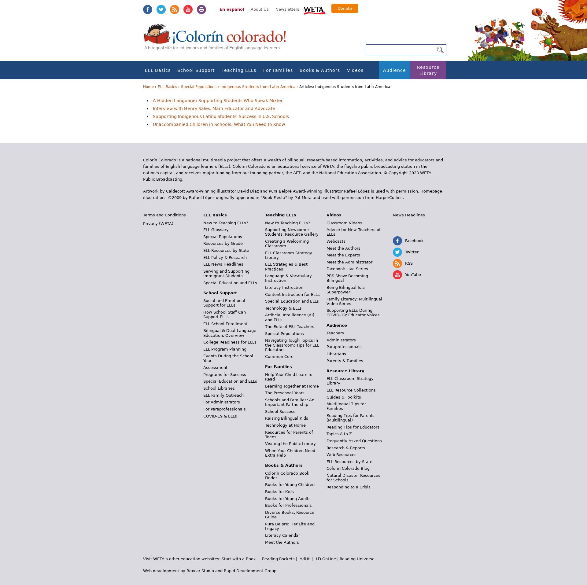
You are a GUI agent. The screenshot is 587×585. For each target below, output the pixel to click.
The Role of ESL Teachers (289, 326)
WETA (314, 10)
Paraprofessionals (344, 346)
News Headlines (409, 215)
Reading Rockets (278, 559)
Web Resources (341, 454)
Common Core (279, 356)
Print (201, 9)
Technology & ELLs (283, 308)
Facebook (147, 9)
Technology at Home (285, 425)
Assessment (215, 367)
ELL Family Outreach (223, 395)
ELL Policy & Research (225, 257)
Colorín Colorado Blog (348, 468)
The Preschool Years (285, 393)
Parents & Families (345, 361)
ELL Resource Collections (351, 390)
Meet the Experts (343, 255)
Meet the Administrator (349, 262)
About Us (260, 9)
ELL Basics (158, 70)
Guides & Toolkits (344, 397)
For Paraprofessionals (224, 409)
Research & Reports (346, 448)
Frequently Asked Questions (354, 441)
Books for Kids (279, 491)
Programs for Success (224, 374)
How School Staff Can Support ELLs (224, 314)
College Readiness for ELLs (230, 342)
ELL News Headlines (223, 264)
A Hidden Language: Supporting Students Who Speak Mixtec (218, 100)
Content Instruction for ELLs (292, 294)
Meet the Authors (282, 542)
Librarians (336, 353)
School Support (196, 70)
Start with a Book (239, 559)
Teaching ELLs (239, 70)
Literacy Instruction (284, 287)
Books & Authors (320, 70)
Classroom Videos (344, 223)
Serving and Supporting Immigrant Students (226, 273)
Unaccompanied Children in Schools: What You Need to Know (219, 124)
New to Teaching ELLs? (225, 223)
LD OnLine (326, 559)
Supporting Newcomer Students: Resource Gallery (292, 232)
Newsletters (287, 9)
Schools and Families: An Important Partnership (289, 402)
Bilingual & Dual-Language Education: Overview (229, 332)
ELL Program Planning (224, 349)
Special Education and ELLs (230, 283)
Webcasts (336, 241)
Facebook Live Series (347, 269)
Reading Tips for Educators (353, 427)
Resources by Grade (223, 243)
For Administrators (221, 402)
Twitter (161, 9)
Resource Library (428, 70)
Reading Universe (357, 559)
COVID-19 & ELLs (220, 416)
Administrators (341, 340)
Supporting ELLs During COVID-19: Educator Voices (353, 312)
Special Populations (198, 87)
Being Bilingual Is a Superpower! (346, 289)
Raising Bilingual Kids (286, 418)
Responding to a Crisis (349, 487)
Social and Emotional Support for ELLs (224, 302)
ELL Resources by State (226, 250)
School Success (280, 411)
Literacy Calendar (282, 535)
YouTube (188, 9)
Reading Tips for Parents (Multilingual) (351, 417)
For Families (278, 70)
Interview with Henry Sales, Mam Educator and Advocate (214, 108)
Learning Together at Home (292, 386)
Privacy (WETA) (158, 223)
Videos (355, 70)
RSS (174, 9)
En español (232, 9)
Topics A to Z (339, 434)
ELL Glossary (216, 229)
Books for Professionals (288, 505)
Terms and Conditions (164, 215)
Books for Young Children (290, 484)
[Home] (218, 40)
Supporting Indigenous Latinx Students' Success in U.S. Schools (221, 116)
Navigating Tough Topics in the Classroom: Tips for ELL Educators (292, 345)
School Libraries (219, 388)
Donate (345, 8)
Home (148, 87)
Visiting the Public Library (290, 443)
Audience (394, 70)
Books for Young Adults (288, 498)
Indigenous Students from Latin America (257, 87)
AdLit (305, 559)
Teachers (335, 333)
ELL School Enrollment (225, 324)
